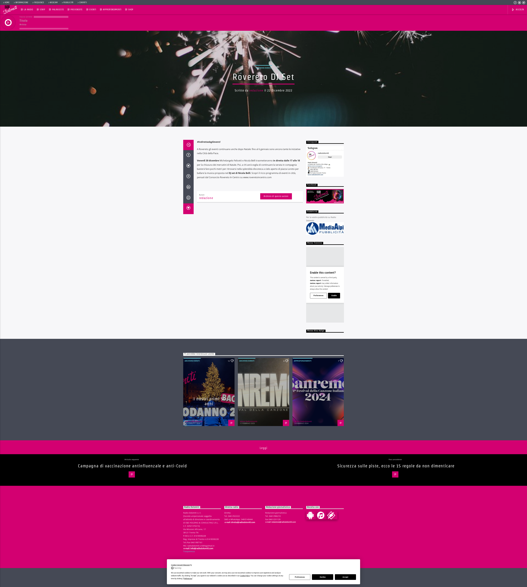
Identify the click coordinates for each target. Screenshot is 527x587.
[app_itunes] (322, 515)
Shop (130, 9)
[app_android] (311, 515)
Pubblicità (68, 2)
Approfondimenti (112, 9)
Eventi (92, 9)
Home (7, 2)
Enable (334, 296)
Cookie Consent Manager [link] (180, 565)
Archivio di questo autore (276, 196)
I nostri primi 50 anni (210, 401)
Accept (345, 577)
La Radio (28, 9)
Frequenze (39, 2)
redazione (256, 90)
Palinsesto (58, 9)
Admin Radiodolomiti (194, 421)
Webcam (54, 2)
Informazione (21, 2)
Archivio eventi (263, 68)
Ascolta (519, 9)
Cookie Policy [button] (245, 576)
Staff (42, 9)
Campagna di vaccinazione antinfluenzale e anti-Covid (132, 465)
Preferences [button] (187, 579)
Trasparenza (189, 551)
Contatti (83, 2)
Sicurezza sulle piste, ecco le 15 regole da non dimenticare (395, 465)
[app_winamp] (332, 515)
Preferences (300, 577)
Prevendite (76, 9)
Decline (323, 577)
